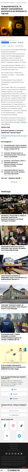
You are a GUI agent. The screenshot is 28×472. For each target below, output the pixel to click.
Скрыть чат (14, 182)
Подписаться (15, 415)
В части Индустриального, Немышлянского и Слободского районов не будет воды (13, 367)
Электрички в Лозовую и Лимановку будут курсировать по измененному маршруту (14, 277)
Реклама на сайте (14, 448)
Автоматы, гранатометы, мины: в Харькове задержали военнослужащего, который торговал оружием (13, 218)
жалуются (19, 56)
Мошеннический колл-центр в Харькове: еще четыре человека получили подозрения (14, 172)
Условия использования (13, 444)
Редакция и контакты (14, 446)
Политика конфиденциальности (14, 450)
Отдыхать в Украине (21, 2)
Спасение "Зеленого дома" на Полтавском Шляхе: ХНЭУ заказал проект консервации (15, 154)
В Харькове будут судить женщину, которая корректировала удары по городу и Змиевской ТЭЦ (15, 147)
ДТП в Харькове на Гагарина (8, 2)
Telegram (15, 394)
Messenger (15, 398)
